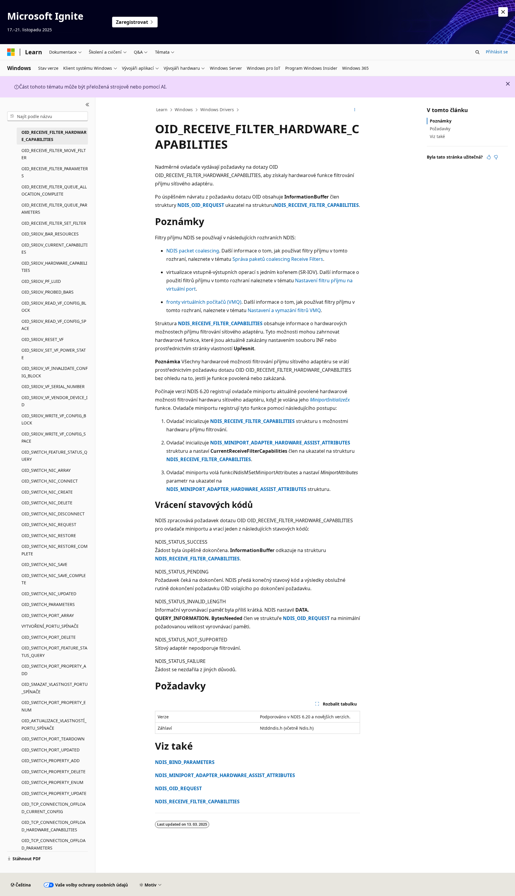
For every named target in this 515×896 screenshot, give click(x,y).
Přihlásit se (497, 52)
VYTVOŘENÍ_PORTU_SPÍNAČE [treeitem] (50, 626)
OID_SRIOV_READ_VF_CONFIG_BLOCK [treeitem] (53, 306)
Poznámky (441, 121)
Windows (184, 109)
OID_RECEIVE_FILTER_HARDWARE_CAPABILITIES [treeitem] (53, 135)
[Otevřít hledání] (477, 52)
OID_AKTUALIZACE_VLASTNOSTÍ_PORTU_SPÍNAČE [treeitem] (53, 724)
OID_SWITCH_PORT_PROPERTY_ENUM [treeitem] (53, 706)
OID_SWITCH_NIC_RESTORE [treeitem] (48, 535)
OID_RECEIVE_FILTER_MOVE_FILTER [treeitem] (53, 154)
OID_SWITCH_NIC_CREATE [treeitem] (47, 492)
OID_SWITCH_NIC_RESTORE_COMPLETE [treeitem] (54, 549)
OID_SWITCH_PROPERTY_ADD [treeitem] (50, 760)
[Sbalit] (87, 104)
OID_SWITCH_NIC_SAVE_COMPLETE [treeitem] (53, 579)
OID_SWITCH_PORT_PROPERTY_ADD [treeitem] (53, 669)
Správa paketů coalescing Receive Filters (277, 259)
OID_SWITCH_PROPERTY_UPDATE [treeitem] (53, 793)
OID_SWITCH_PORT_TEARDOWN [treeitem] (53, 739)
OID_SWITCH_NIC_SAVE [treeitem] (44, 564)
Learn (161, 109)
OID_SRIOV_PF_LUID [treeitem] (41, 281)
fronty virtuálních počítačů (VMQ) (203, 302)
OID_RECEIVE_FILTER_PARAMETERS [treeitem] (54, 172)
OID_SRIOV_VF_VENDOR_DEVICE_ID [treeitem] (54, 401)
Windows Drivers (217, 109)
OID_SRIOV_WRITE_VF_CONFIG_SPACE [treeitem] (53, 437)
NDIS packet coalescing (192, 250)
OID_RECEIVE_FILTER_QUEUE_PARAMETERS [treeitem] (54, 208)
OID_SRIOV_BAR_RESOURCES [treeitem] (50, 234)
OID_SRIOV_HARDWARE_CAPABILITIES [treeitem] (54, 266)
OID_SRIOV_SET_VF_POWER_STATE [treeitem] (53, 353)
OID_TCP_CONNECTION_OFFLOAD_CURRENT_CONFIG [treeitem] (53, 807)
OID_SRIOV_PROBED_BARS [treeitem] (47, 292)
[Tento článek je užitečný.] (488, 157)
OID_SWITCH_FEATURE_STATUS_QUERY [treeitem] (54, 455)
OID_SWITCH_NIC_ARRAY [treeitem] (46, 470)
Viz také (437, 136)
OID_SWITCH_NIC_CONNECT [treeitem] (49, 481)
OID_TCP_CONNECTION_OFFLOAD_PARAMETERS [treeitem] (53, 844)
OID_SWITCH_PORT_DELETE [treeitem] (48, 637)
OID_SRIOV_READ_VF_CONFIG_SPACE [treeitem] (53, 324)
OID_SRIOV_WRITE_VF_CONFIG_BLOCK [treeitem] (53, 419)
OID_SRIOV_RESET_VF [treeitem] (42, 339)
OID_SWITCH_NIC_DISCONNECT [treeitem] (53, 514)
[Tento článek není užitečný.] (496, 157)
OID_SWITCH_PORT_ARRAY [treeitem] (47, 615)
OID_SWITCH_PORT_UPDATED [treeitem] (50, 750)
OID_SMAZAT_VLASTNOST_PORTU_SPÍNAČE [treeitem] (54, 688)
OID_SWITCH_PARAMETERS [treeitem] (48, 604)
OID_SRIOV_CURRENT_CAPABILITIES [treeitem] (54, 248)
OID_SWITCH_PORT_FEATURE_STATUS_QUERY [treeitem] (54, 651)
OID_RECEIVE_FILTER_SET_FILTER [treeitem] (53, 223)
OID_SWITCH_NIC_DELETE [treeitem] (46, 503)
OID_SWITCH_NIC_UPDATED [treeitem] (48, 593)
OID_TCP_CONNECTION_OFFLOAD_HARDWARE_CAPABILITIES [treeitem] (53, 826)
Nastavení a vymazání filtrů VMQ (284, 310)
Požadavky (440, 128)
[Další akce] (355, 110)
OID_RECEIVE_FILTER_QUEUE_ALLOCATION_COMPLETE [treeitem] (54, 190)
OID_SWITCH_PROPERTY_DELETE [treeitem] (53, 771)
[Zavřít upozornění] (503, 12)
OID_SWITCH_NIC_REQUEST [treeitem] (48, 524)
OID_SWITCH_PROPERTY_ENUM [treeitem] (52, 782)
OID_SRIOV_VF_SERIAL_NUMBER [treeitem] (53, 386)
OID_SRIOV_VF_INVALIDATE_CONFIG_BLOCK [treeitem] (54, 372)
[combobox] (47, 116)
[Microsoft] (11, 52)
